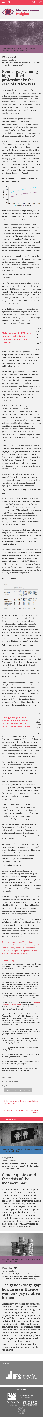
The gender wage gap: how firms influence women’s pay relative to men (21, 1291)
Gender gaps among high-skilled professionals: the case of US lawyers (20, 77)
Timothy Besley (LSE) (16, 1163)
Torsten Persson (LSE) (19, 1166)
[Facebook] (37, 2)
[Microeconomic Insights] (21, 12)
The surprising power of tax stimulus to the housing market (21, 1111)
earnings (8, 1090)
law (29, 1090)
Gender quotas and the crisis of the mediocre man (19, 1178)
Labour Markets (9, 60)
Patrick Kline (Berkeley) (28, 1279)
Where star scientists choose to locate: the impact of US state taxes (21, 1102)
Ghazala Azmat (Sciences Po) (20, 63)
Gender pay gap (19, 1090)
